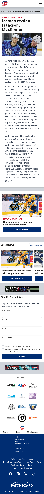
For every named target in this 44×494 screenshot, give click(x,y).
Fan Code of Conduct (26, 459)
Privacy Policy (29, 462)
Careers (30, 465)
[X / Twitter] (26, 474)
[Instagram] (18, 474)
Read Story (23, 230)
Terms (39, 462)
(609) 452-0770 (20, 448)
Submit (22, 356)
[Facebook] (10, 474)
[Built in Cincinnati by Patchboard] (22, 484)
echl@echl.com (20, 451)
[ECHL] (4, 3)
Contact (13, 459)
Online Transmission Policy (12, 462)
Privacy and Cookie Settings (22, 468)
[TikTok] (34, 474)
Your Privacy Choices (18, 465)
